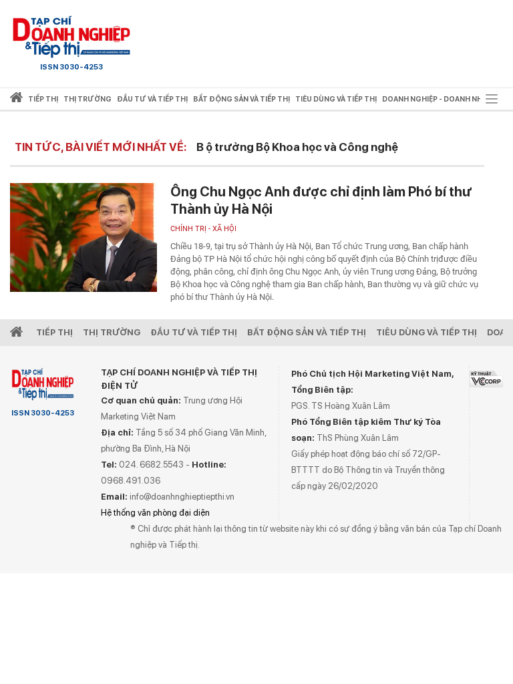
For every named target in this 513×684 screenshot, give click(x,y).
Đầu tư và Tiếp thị (193, 332)
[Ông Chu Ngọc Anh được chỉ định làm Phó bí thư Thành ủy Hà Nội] (83, 237)
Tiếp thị (43, 99)
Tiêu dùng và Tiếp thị (426, 332)
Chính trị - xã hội (203, 228)
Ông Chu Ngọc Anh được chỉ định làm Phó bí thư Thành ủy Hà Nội (321, 200)
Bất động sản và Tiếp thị (306, 332)
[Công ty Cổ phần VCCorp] (486, 379)
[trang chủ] (16, 100)
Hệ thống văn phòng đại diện (155, 513)
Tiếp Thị (54, 332)
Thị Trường (111, 332)
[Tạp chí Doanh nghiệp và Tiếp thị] (71, 36)
